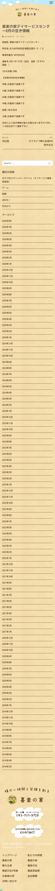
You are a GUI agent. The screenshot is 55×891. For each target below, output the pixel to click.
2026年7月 (7, 227)
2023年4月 (7, 466)
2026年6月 (7, 233)
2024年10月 (7, 356)
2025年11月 (7, 276)
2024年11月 (7, 350)
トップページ (9, 855)
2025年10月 (7, 282)
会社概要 (32, 876)
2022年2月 (7, 552)
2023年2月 (7, 479)
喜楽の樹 (32, 860)
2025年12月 (7, 270)
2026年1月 (7, 264)
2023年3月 (7, 472)
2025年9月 (7, 288)
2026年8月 (7, 221)
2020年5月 (7, 681)
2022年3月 (7, 546)
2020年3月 (7, 693)
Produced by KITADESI (13, 847)
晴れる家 (7, 865)
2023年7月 (7, 448)
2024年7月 (7, 374)
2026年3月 (7, 252)
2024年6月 (7, 380)
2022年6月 (7, 527)
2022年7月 (7, 521)
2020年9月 (7, 656)
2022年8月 (7, 515)
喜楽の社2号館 (10, 870)
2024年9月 (7, 362)
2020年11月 (7, 644)
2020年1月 (7, 705)
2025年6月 (7, 307)
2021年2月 (7, 626)
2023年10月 (7, 429)
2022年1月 (7, 558)
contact (27, 831)
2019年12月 (7, 711)
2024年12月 (7, 344)
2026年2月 (7, 258)
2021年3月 (7, 619)
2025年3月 (7, 325)
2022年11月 (7, 497)
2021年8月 (7, 589)
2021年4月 (7, 613)
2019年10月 (7, 724)
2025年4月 (7, 319)
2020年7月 (7, 669)
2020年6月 (7, 675)
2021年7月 (7, 595)
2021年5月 (7, 607)
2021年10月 (7, 576)
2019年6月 (7, 748)
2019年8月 (7, 736)
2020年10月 (7, 650)
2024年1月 (7, 411)
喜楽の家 (7, 860)
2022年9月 (7, 509)
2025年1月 (7, 337)
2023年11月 (7, 423)
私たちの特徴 (35, 855)
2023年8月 (7, 442)
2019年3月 (7, 767)
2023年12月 (7, 417)
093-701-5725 (27, 814)
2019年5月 (7, 754)
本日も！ (6, 200)
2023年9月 (7, 436)
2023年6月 (7, 454)
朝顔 (4, 194)
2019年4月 (7, 760)
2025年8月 (7, 295)
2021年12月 (7, 564)
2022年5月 (7, 534)
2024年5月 (7, 386)
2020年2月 (7, 699)
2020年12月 (7, 638)
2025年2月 (7, 331)
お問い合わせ (9, 881)
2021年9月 (7, 583)
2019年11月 (7, 718)
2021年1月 (7, 632)
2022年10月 (7, 503)
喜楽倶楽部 (34, 870)
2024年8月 (7, 368)
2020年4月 (7, 687)
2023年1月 (7, 485)
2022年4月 (7, 540)
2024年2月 (7, 405)
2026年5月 (7, 239)
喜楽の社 (32, 865)
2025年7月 (7, 301)
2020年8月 (7, 662)
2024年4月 (7, 393)
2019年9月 (7, 730)
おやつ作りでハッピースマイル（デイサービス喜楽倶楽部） (26, 180)
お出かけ (6, 206)
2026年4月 (7, 246)
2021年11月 (7, 570)
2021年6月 (7, 601)
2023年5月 (7, 460)
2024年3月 (7, 399)
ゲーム (5, 188)
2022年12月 (7, 491)
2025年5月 (7, 313)
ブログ (21, 36)
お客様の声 (8, 876)
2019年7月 (7, 742)
